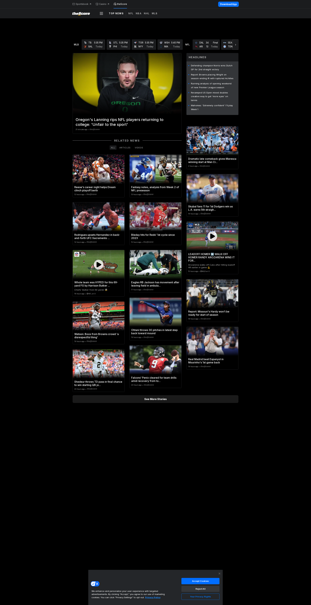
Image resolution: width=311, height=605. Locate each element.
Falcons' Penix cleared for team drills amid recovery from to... (153, 379)
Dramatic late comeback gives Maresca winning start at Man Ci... (212, 160)
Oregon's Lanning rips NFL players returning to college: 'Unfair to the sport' (119, 122)
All (113, 147)
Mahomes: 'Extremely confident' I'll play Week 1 (212, 107)
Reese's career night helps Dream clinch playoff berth (95, 189)
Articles (125, 147)
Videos (139, 147)
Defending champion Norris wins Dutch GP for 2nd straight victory (212, 67)
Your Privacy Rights (200, 596)
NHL (147, 13)
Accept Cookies (200, 581)
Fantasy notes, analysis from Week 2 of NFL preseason (155, 189)
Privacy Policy (153, 597)
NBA (139, 13)
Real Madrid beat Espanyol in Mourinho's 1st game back (206, 361)
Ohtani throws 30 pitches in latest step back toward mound (154, 331)
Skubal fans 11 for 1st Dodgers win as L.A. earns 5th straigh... (210, 208)
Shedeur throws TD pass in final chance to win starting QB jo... (98, 383)
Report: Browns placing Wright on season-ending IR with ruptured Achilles (212, 76)
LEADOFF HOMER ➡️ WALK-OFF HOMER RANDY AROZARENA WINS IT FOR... (211, 257)
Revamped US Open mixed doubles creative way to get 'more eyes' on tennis (209, 96)
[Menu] (101, 13)
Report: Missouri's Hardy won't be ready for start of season (208, 313)
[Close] (219, 574)
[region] (155, 587)
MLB (155, 13)
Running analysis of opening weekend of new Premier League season (211, 85)
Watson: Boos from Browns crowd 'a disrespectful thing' (96, 335)
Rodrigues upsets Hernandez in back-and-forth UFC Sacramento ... (97, 236)
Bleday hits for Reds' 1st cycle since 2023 (153, 236)
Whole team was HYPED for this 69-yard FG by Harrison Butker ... (96, 284)
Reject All (201, 588)
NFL (130, 13)
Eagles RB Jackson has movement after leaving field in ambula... (155, 284)
